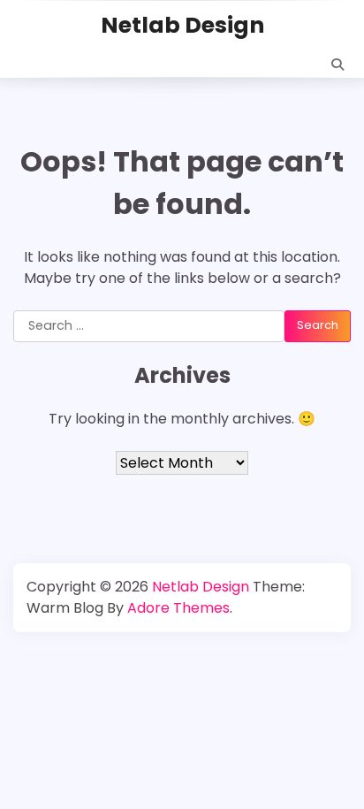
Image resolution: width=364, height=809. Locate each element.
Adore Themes (178, 608)
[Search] (337, 64)
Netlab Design (182, 25)
